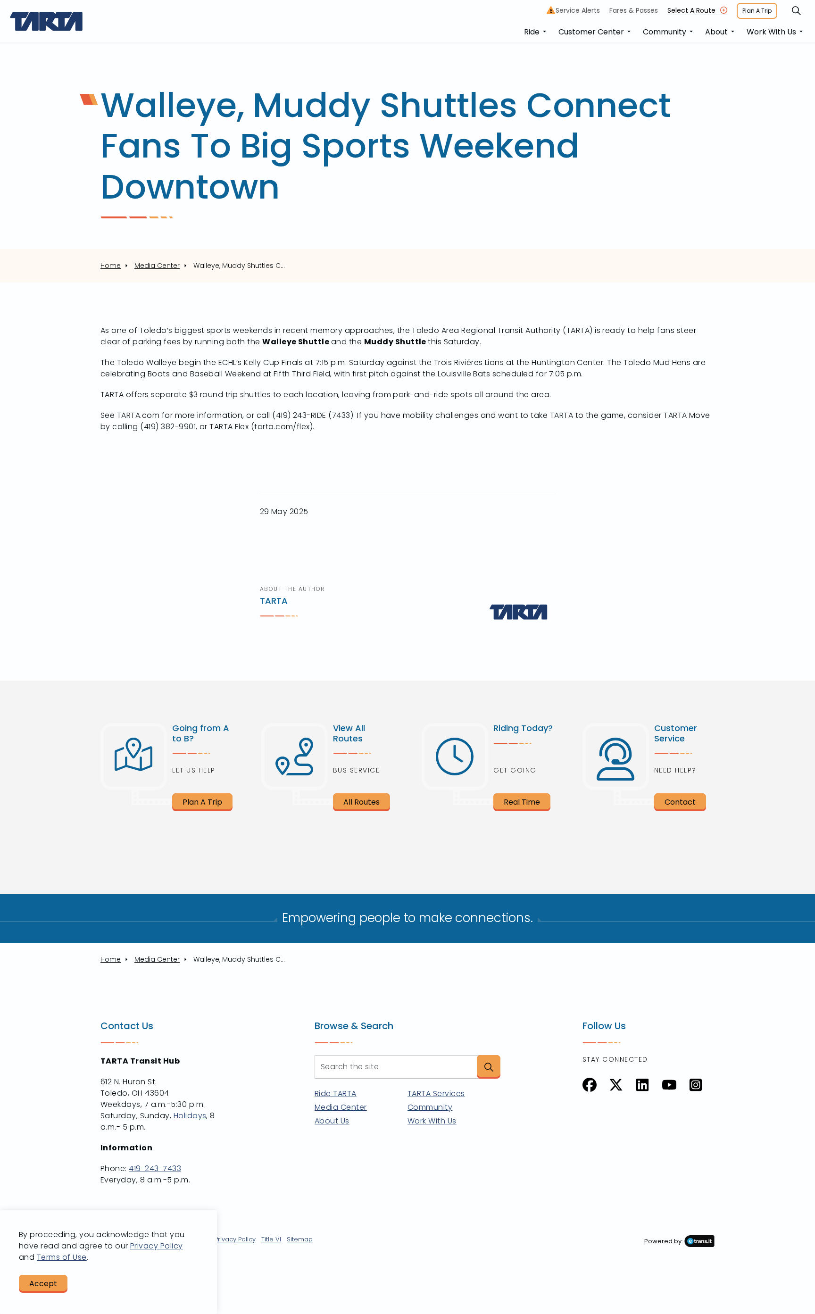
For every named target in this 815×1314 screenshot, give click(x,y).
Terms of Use (62, 1257)
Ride (532, 31)
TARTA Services (436, 1093)
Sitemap (300, 1239)
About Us (332, 1120)
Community (664, 31)
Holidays (190, 1115)
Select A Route (691, 10)
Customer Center (591, 31)
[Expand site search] (796, 10)
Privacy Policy (235, 1239)
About (716, 31)
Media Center (341, 1107)
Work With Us (771, 31)
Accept (43, 1283)
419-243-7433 (155, 1168)
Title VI (271, 1239)
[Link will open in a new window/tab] (589, 1085)
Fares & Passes (633, 10)
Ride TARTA (336, 1093)
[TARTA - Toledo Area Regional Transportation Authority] (46, 21)
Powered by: (663, 1241)
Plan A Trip (757, 11)
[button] (488, 1067)
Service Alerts (575, 10)
